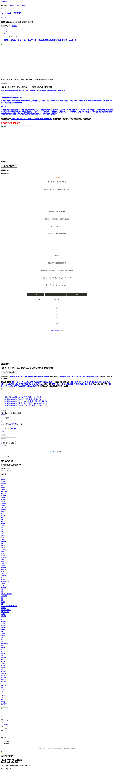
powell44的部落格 (11, 12)
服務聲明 (73, 748)
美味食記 (13, 428)
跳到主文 (3, 17)
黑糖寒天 (3, 608)
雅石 (2, 590)
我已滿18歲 (4, 768)
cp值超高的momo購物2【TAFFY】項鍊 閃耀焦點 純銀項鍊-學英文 (23, 399)
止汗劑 (3, 501)
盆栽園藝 (3, 588)
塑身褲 (3, 701)
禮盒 (2, 513)
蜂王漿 (3, 571)
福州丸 (3, 527)
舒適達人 (3, 679)
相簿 (5, 29)
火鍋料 (3, 525)
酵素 (2, 578)
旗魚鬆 (3, 511)
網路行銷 (3, 681)
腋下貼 (3, 499)
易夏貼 (3, 497)
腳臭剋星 (3, 483)
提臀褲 (3, 704)
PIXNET (44, 748)
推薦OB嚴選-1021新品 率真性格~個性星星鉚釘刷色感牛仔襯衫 (22, 397)
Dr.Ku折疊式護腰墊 (6, 594)
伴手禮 (3, 515)
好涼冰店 (3, 493)
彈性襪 (3, 653)
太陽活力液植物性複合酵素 (9, 606)
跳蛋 (2, 669)
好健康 (3, 565)
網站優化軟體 (5, 612)
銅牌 (2, 639)
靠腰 (2, 598)
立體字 (3, 637)
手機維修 (3, 673)
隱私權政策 (66, 748)
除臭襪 (3, 487)
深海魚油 (3, 576)
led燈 (2, 645)
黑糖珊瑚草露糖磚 (6, 610)
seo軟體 (3, 614)
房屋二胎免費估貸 (56, 330)
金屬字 (3, 641)
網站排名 (3, 616)
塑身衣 (3, 699)
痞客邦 (12, 424)
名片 (5, 33)
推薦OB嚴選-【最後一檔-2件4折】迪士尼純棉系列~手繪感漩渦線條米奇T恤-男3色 (40, 40)
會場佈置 (3, 625)
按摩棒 (3, 667)
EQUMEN (4, 703)
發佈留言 (3, 445)
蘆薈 (2, 687)
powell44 (3, 414)
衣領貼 (3, 479)
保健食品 (3, 567)
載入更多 (3, 435)
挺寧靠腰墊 (4, 596)
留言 (16, 424)
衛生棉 (3, 675)
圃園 (2, 697)
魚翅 (2, 531)
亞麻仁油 (3, 569)
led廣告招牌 (4, 643)
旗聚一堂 (3, 509)
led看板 (3, 651)
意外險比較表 (5, 582)
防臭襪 (3, 489)
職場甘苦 (14, 26)
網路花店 (3, 621)
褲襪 (2, 655)
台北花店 (3, 627)
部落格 (6, 31)
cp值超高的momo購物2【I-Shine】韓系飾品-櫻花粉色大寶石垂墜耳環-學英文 (26, 401)
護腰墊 (3, 602)
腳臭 (2, 485)
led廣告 (3, 647)
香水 (2, 693)
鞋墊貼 (3, 505)
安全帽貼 (3, 495)
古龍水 (3, 695)
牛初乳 (3, 574)
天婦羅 (3, 523)
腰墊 (2, 600)
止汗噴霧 (3, 503)
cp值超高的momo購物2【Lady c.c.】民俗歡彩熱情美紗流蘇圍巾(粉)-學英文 (25, 405)
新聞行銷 (3, 685)
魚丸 (2, 521)
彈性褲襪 (3, 657)
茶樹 (2, 691)
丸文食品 (3, 507)
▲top (2, 431)
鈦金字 (3, 649)
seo (1, 683)
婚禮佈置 (3, 623)
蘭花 (2, 592)
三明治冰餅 (4, 491)
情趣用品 (3, 665)
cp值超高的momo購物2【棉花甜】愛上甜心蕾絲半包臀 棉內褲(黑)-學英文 (25, 403)
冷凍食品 (3, 529)
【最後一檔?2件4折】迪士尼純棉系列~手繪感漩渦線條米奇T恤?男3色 (31, 382)
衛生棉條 (3, 677)
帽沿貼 (3, 481)
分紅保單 (3, 584)
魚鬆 (2, 517)
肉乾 (2, 519)
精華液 (3, 689)
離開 (10, 768)
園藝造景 (3, 586)
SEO (2, 617)
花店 (2, 619)
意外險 (3, 580)
